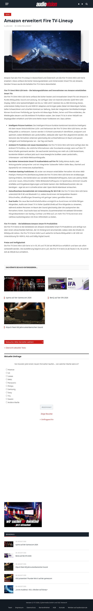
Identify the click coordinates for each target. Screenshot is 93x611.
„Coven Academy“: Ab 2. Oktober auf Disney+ (32, 590)
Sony (10, 392)
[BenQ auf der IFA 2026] (68, 284)
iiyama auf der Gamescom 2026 (18, 298)
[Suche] (86, 4)
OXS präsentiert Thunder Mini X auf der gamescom (34, 578)
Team (10, 607)
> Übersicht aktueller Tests (15, 348)
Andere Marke (13, 402)
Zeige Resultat (46, 414)
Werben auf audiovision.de (77, 607)
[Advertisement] (46, 442)
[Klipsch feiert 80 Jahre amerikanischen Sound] (24, 313)
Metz (10, 379)
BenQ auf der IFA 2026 (59, 298)
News (8, 14)
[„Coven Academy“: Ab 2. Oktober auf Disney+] (8, 589)
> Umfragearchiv (46, 419)
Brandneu (10, 534)
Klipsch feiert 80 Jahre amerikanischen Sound (24, 327)
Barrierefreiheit (44, 607)
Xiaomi (10, 399)
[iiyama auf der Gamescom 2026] (24, 284)
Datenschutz (31, 607)
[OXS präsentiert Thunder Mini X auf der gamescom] (8, 578)
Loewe (10, 376)
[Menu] (6, 4)
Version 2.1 (30, 602)
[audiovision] (46, 4)
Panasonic (12, 383)
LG (9, 373)
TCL (9, 396)
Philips (10, 386)
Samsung (12, 389)
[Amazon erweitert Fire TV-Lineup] (46, 51)
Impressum (19, 607)
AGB (54, 607)
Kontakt (62, 607)
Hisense (11, 369)
